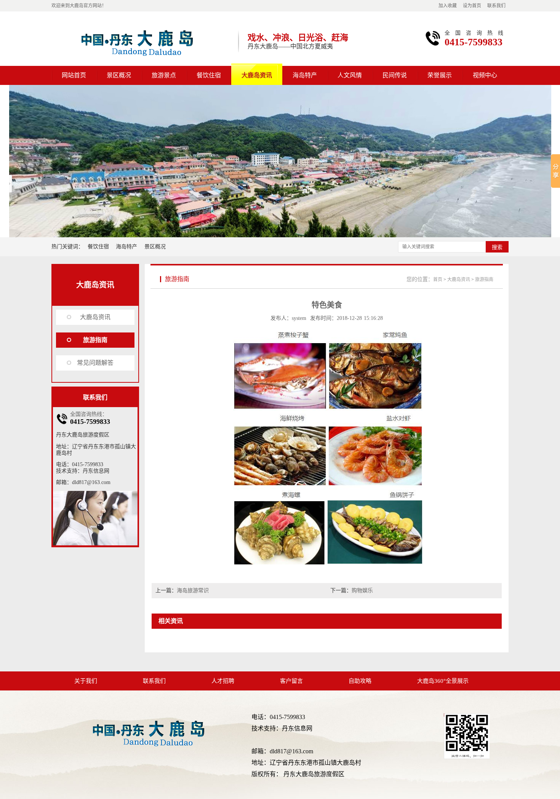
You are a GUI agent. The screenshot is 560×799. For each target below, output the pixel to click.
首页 (437, 279)
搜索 (497, 247)
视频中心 (485, 75)
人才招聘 (222, 681)
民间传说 (394, 75)
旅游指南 (95, 340)
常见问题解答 (95, 363)
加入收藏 (447, 5)
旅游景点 (164, 75)
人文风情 (350, 75)
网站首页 (74, 75)
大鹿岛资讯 (257, 75)
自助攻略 (360, 681)
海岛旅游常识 (193, 590)
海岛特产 (305, 75)
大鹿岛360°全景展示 (443, 681)
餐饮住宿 (209, 75)
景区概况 (119, 75)
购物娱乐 (362, 590)
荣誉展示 (439, 75)
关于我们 (85, 681)
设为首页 (472, 5)
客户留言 (291, 681)
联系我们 (496, 5)
